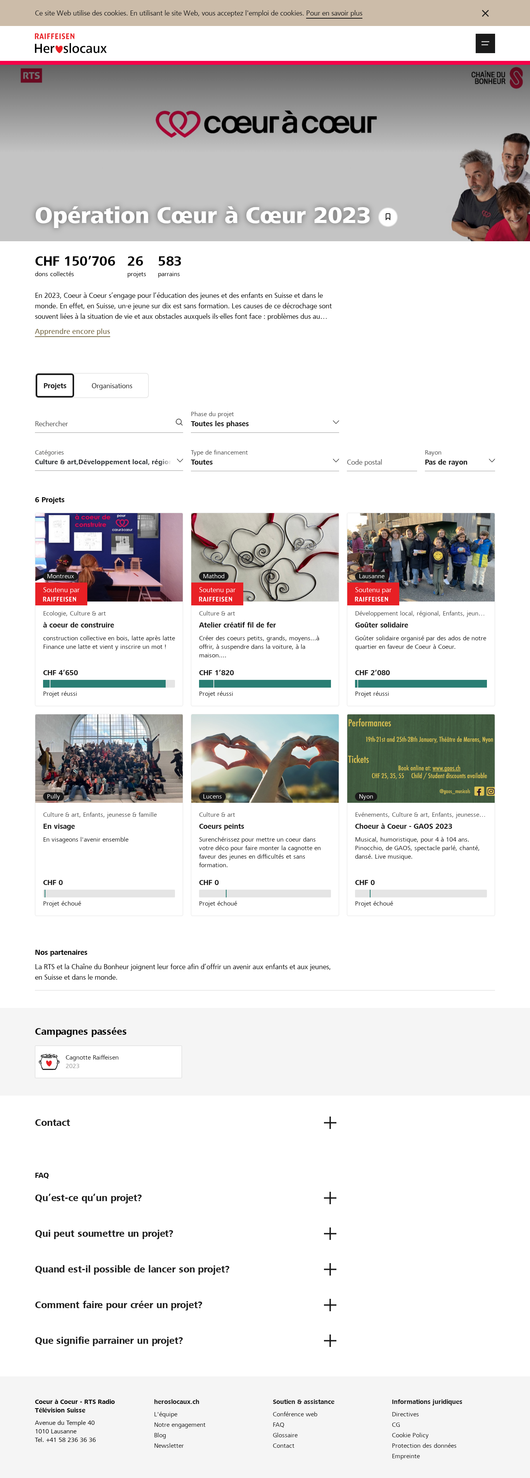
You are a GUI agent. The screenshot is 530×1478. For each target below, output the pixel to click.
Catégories (49, 452)
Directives (405, 1414)
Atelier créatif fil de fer (237, 625)
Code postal (364, 462)
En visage (59, 826)
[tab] (54, 385)
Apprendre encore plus (72, 331)
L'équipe (165, 1414)
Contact (283, 1445)
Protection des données (424, 1445)
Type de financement (219, 452)
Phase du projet (212, 414)
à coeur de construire (78, 625)
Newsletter (169, 1445)
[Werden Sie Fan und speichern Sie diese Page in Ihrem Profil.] (388, 217)
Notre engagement (180, 1424)
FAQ (278, 1424)
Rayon (433, 452)
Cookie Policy (410, 1435)
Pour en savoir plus (334, 13)
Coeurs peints (221, 826)
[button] (485, 43)
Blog (160, 1435)
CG (396, 1424)
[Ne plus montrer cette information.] (485, 13)
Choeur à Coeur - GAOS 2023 (403, 826)
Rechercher (51, 424)
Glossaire (285, 1435)
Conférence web (295, 1414)
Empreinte (406, 1456)
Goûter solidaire (381, 625)
